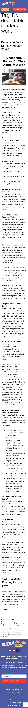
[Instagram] (18, 650)
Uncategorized (14, 622)
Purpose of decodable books (12, 630)
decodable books (11, 624)
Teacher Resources (17, 689)
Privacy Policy (10, 692)
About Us (8, 689)
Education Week (15, 285)
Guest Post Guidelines (14, 705)
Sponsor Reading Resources (9, 699)
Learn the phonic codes (11, 628)
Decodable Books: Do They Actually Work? (12, 46)
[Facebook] (10, 650)
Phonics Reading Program (14, 702)
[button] (25, 3)
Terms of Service (14, 695)
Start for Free (22, 699)
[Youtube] (14, 650)
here (7, 542)
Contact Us (18, 692)
